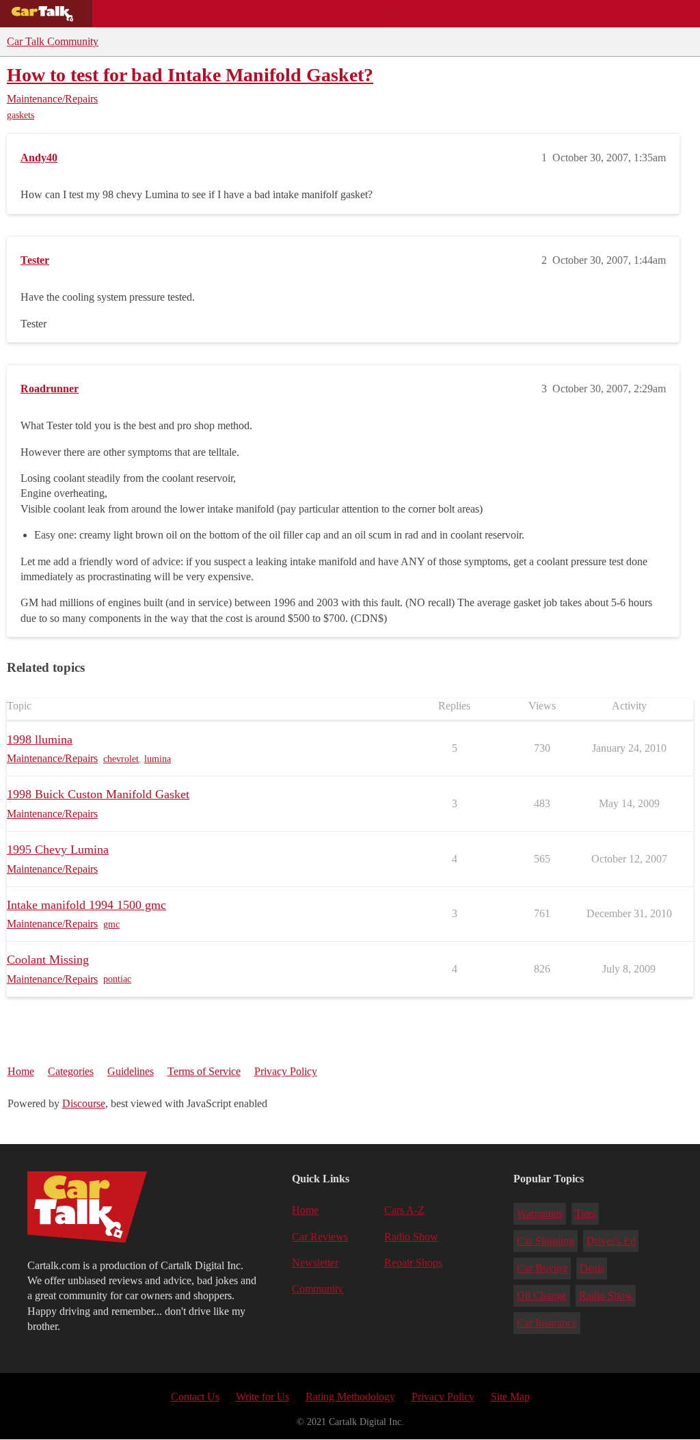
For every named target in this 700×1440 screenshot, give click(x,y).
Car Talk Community (52, 41)
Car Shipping (545, 1241)
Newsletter (315, 1262)
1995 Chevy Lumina (58, 849)
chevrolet (121, 759)
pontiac (117, 979)
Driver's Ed (611, 1241)
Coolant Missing (48, 959)
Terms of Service (204, 1071)
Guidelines (130, 1071)
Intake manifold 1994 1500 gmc (86, 905)
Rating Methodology (350, 1396)
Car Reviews (286, 13)
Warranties (540, 1213)
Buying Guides (140, 13)
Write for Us (262, 1396)
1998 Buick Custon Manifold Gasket (98, 794)
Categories (71, 1071)
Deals (216, 13)
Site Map (510, 1396)
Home (21, 1071)
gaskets (20, 115)
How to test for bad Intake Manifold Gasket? (190, 74)
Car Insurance (547, 1323)
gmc (111, 924)
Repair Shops (373, 13)
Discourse (83, 1103)
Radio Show (411, 1236)
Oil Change (542, 1295)
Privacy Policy (285, 1071)
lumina (157, 759)
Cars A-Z (531, 13)
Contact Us (195, 1396)
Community (458, 13)
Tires (585, 1213)
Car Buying (542, 1268)
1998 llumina (39, 739)
